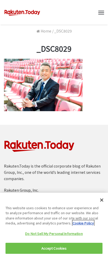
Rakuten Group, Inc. (21, 190)
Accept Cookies (54, 248)
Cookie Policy (83, 223)
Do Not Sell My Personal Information (54, 233)
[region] (54, 225)
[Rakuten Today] (22, 12)
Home (45, 31)
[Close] (101, 200)
